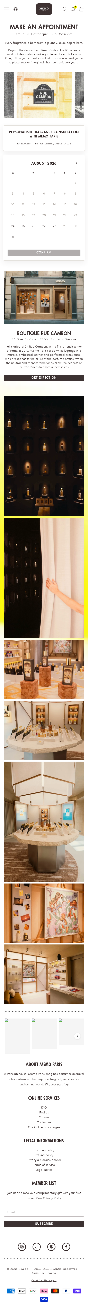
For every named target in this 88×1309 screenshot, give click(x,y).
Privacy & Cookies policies (44, 1160)
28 (54, 226)
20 (44, 215)
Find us (44, 1112)
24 (13, 226)
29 (65, 226)
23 (75, 215)
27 (44, 226)
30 (75, 226)
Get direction (44, 377)
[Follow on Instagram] (22, 1247)
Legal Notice (44, 1170)
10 (12, 204)
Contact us (44, 1122)
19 (33, 215)
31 (12, 237)
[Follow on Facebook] (66, 1247)
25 (23, 226)
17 (12, 215)
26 (33, 226)
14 (54, 204)
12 (33, 204)
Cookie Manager (44, 1280)
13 (44, 204)
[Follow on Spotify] (51, 1247)
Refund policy (44, 1155)
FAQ (44, 1107)
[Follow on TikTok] (37, 1247)
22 (65, 215)
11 (23, 204)
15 (65, 204)
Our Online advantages (44, 1127)
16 (75, 204)
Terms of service (44, 1165)
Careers (44, 1117)
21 (54, 215)
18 (23, 215)
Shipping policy (44, 1150)
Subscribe (44, 1224)
